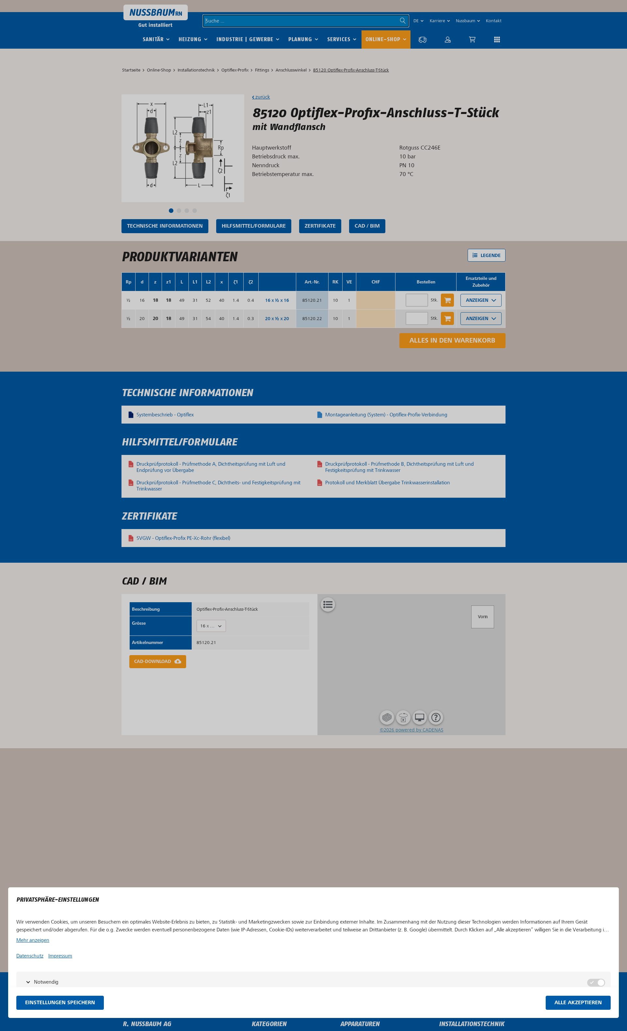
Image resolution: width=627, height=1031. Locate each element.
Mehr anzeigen (32, 940)
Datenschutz (29, 956)
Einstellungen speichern (60, 1003)
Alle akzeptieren (578, 1003)
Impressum (60, 956)
